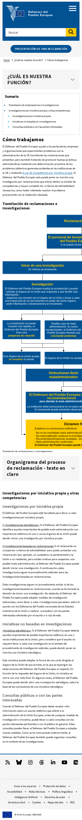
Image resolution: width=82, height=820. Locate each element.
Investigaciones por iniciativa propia (31, 116)
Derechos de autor (55, 797)
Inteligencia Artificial (26, 797)
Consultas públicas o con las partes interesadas (37, 126)
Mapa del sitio (56, 802)
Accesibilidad (14, 791)
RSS (72, 802)
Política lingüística (62, 791)
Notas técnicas (37, 791)
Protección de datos (54, 786)
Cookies (36, 802)
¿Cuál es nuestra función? (29, 79)
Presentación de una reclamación (41, 49)
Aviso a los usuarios (25, 786)
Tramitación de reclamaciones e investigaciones (34, 105)
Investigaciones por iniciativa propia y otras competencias (39, 110)
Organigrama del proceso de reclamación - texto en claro (36, 468)
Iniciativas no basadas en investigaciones (34, 121)
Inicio (7, 60)
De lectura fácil (17, 802)
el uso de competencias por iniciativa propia (47, 173)
